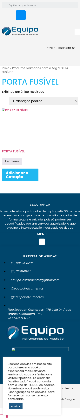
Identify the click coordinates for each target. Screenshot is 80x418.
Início (5, 68)
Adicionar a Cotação (17, 174)
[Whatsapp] (9, 15)
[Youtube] (32, 15)
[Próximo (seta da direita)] (10, 416)
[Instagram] (21, 15)
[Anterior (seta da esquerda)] (3, 416)
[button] (77, 32)
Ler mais (12, 161)
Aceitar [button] (15, 406)
